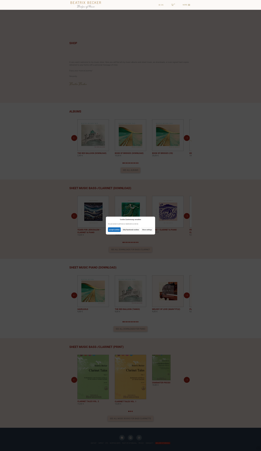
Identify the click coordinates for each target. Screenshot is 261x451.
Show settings (147, 230)
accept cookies (114, 230)
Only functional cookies (131, 230)
